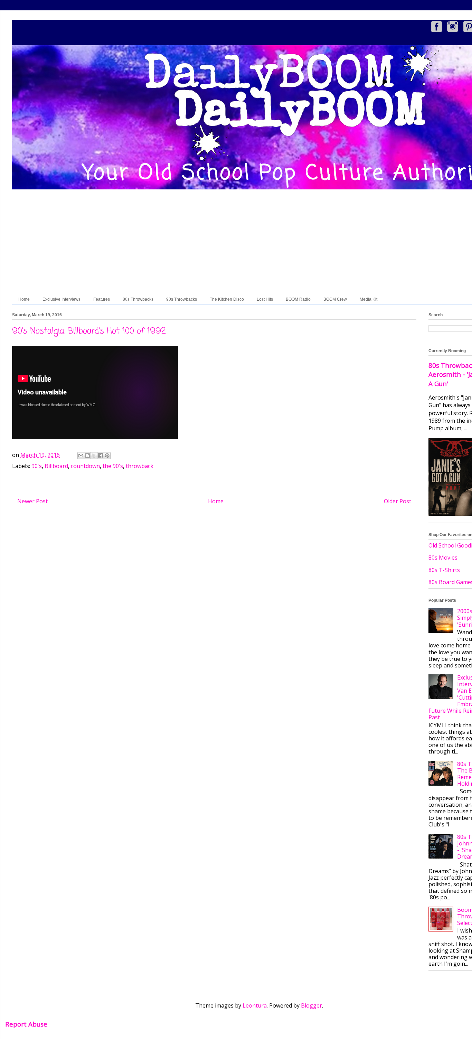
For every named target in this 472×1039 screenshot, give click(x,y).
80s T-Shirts (444, 570)
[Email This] (80, 455)
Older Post (397, 501)
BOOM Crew (335, 299)
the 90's (113, 466)
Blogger (311, 1005)
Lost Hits (265, 299)
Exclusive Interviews (62, 299)
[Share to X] (94, 455)
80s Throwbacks (138, 299)
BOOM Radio (298, 299)
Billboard (56, 466)
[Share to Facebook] (100, 455)
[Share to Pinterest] (107, 455)
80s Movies (442, 557)
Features (101, 299)
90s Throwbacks (181, 299)
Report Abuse (26, 1024)
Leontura (255, 1005)
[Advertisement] (259, 242)
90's (36, 466)
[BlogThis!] (87, 455)
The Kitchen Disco (227, 299)
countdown (85, 466)
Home (24, 299)
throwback (139, 466)
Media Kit (368, 299)
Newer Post (32, 501)
